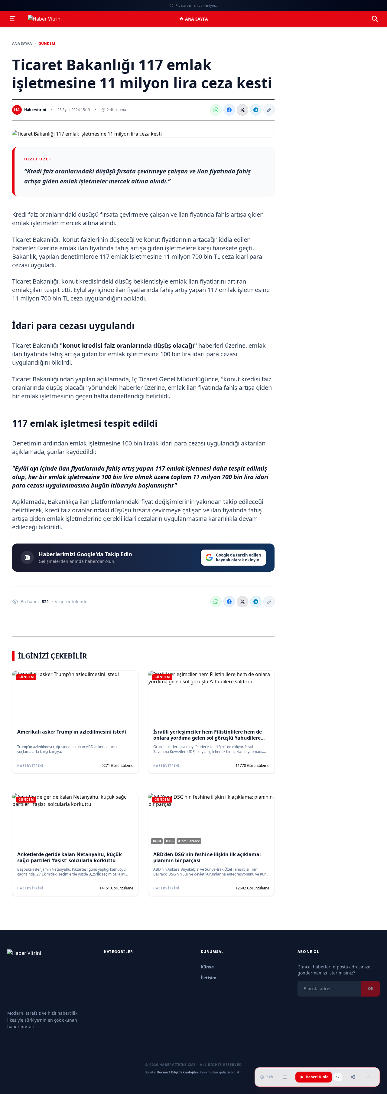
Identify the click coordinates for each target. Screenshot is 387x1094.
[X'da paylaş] (242, 109)
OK (370, 988)
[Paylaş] (352, 1077)
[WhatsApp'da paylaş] (215, 109)
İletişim (208, 978)
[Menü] (12, 18)
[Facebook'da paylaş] (229, 109)
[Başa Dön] (368, 1077)
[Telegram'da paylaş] (255, 109)
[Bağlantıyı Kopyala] (269, 109)
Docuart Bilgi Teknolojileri (178, 1072)
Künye (207, 967)
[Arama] (375, 19)
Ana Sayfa (196, 19)
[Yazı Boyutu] (284, 1077)
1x (338, 1077)
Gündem (46, 43)
